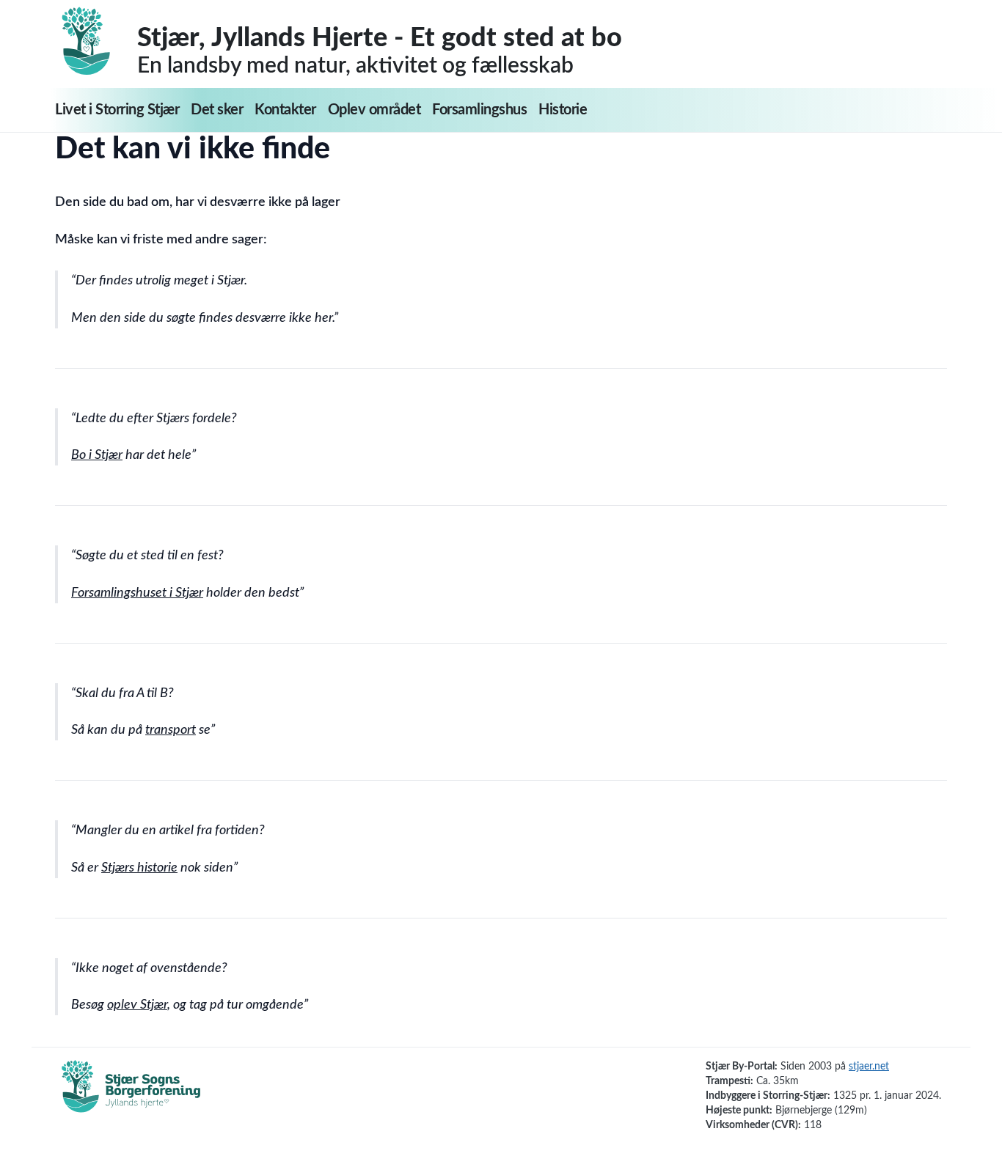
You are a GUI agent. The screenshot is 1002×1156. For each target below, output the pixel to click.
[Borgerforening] (131, 1094)
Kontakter (285, 110)
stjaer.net (869, 1066)
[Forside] (96, 41)
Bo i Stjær (96, 455)
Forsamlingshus (479, 110)
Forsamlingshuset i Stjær (137, 593)
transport (170, 730)
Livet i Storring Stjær (117, 110)
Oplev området (374, 110)
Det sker (217, 110)
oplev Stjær (137, 1005)
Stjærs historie (139, 868)
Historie (562, 110)
